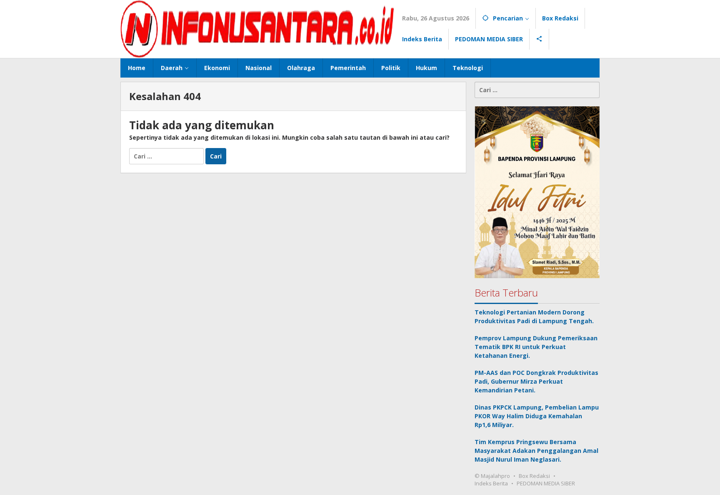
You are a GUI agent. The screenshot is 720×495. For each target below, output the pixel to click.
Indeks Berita (491, 483)
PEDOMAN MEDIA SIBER (546, 483)
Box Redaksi (534, 475)
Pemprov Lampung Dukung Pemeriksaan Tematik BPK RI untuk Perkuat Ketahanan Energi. (536, 346)
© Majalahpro (492, 475)
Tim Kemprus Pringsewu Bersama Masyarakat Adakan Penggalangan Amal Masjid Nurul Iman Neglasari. (536, 450)
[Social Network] (539, 39)
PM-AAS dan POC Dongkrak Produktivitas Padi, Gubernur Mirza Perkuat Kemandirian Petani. (536, 381)
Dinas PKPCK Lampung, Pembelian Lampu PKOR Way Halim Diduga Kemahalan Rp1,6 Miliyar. (537, 415)
